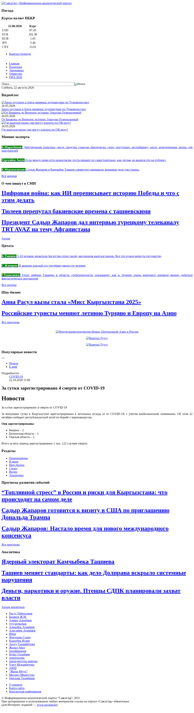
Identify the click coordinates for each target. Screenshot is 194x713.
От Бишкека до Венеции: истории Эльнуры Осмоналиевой (40, 119)
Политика (15, 67)
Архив (6, 238)
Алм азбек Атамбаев (22, 630)
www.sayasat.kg (47, 704)
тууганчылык (18, 623)
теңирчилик (17, 657)
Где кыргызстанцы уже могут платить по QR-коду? (35, 129)
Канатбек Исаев (19, 640)
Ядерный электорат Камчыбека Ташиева (58, 561)
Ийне (12, 634)
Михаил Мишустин (21, 674)
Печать (13, 363)
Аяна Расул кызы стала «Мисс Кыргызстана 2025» (71, 301)
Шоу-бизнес (17, 465)
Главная (14, 63)
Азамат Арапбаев (20, 620)
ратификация (17, 651)
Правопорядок (18, 458)
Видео (13, 471)
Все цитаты (9, 285)
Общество (15, 73)
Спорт (13, 468)
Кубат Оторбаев (19, 654)
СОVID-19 (16, 376)
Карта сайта (16, 688)
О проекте (15, 684)
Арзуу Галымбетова (22, 644)
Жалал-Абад (17, 647)
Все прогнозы (11, 322)
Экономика (16, 70)
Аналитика (16, 475)
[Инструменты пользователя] (3, 358)
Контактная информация (25, 691)
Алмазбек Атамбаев (22, 627)
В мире (13, 461)
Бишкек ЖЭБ (17, 617)
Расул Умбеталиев (20, 613)
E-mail (13, 366)
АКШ (12, 668)
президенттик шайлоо (23, 661)
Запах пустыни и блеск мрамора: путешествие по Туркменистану (44, 109)
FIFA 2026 (15, 77)
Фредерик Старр (20, 637)
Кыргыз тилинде (20, 53)
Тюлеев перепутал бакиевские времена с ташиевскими (76, 211)
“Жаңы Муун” (18, 671)
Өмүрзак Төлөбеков (22, 678)
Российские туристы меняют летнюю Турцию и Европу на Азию (89, 313)
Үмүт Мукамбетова (21, 664)
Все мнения (9, 176)
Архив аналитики (13, 607)
